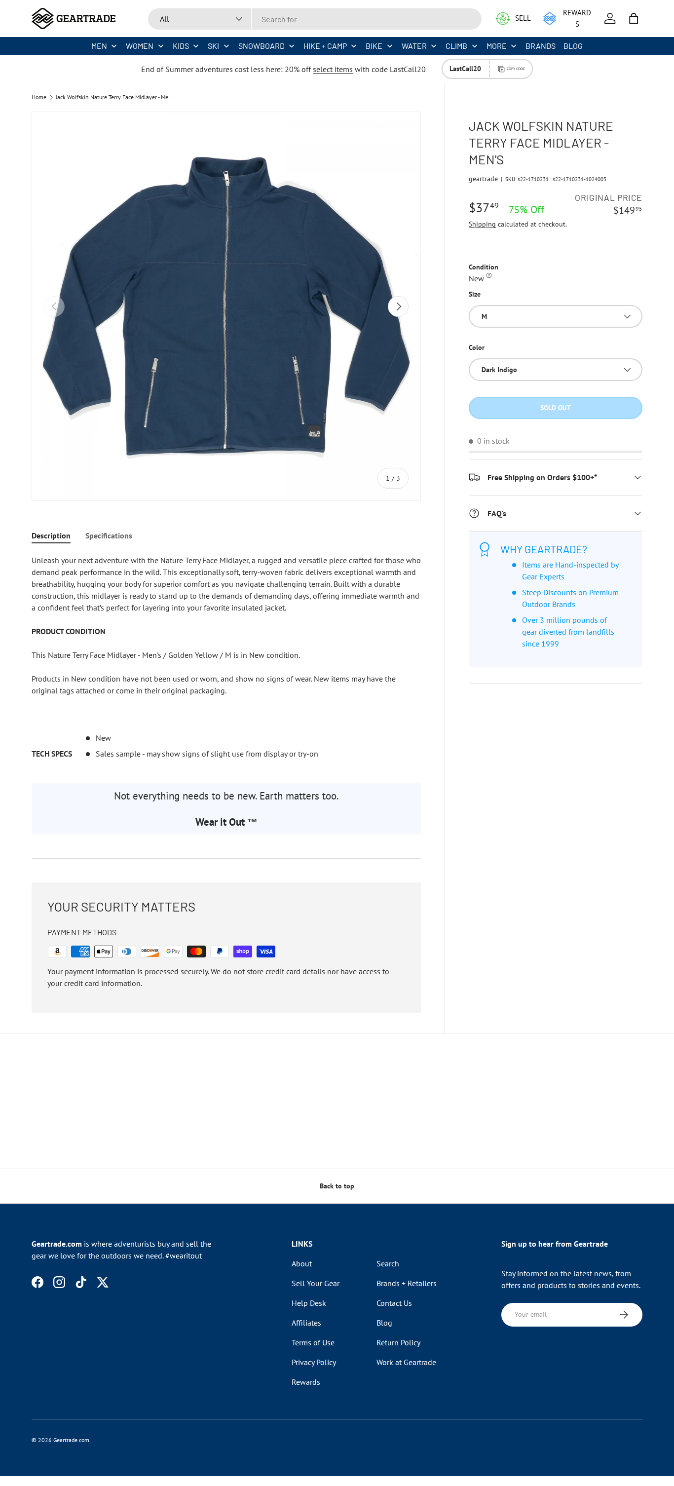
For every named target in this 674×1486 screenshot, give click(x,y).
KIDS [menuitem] (181, 45)
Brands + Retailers (406, 1283)
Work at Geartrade (406, 1362)
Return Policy (398, 1342)
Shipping (482, 224)
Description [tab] (51, 535)
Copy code (516, 68)
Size (475, 294)
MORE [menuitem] (497, 45)
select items (333, 69)
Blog (384, 1323)
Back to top (337, 1185)
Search (387, 1263)
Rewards (306, 1382)
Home (39, 97)
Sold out (555, 407)
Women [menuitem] (139, 45)
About (302, 1263)
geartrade (483, 178)
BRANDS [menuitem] (540, 45)
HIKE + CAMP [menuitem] (325, 45)
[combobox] (315, 19)
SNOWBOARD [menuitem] (261, 45)
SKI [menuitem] (213, 45)
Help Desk (309, 1303)
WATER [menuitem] (414, 45)
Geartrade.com (71, 1440)
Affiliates (306, 1323)
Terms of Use (313, 1342)
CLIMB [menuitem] (456, 45)
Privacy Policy (314, 1362)
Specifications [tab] (108, 535)
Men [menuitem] (99, 45)
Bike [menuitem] (374, 45)
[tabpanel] (226, 657)
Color (477, 347)
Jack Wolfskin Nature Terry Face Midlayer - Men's (115, 97)
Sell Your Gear (315, 1283)
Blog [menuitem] (573, 45)
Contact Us (394, 1303)
